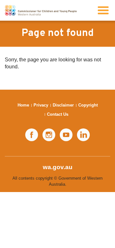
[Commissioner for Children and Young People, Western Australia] (41, 10)
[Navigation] (103, 10)
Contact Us (57, 114)
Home (23, 105)
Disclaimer (63, 105)
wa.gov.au (58, 167)
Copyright (88, 105)
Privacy (41, 105)
